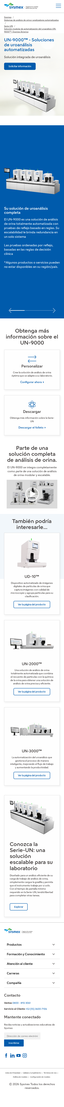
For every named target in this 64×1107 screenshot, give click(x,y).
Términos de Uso (50, 1073)
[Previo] (10, 309)
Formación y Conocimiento (26, 954)
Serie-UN (8, 26)
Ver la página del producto (32, 604)
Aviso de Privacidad (12, 1073)
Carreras (13, 973)
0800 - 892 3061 (21, 1002)
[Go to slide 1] (17, 310)
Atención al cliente (20, 964)
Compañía (14, 983)
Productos (14, 945)
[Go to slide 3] (46, 310)
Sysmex (7, 17)
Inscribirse (14, 1043)
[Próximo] (54, 309)
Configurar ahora (31, 382)
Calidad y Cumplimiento (32, 1073)
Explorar (18, 906)
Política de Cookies (20, 1077)
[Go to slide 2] (32, 310)
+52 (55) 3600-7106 (36, 1008)
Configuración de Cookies (40, 1077)
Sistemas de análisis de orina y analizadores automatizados (31, 20)
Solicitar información (20, 66)
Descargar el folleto (31, 427)
